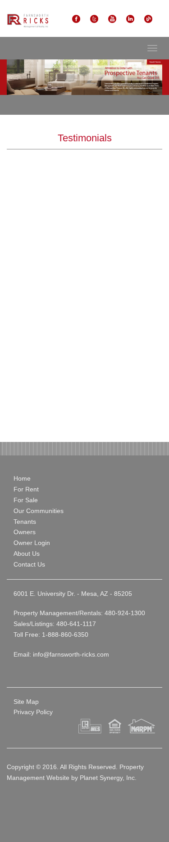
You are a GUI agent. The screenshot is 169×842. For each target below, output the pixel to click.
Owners (25, 532)
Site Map (26, 701)
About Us (27, 553)
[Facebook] (76, 18)
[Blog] (148, 18)
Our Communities (39, 510)
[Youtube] (112, 18)
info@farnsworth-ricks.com (71, 654)
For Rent (26, 489)
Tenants (25, 521)
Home (22, 478)
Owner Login (32, 542)
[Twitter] (94, 18)
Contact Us (29, 564)
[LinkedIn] (130, 18)
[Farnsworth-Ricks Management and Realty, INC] (28, 21)
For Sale (26, 500)
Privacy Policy (33, 712)
